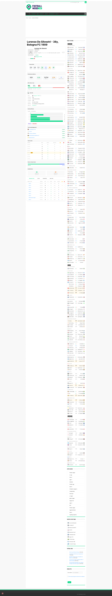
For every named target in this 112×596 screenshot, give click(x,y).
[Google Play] (78, 2)
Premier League (72, 472)
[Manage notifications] (3, 593)
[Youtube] (75, 2)
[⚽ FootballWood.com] (34, 7)
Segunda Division (72, 510)
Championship (72, 491)
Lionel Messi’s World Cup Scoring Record (76, 553)
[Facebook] (78, 594)
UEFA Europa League (32, 197)
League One (71, 500)
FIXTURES (33, 13)
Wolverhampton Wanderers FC (34, 135)
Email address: (70, 572)
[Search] (86, 2)
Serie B (70, 486)
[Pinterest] (74, 2)
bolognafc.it (34, 105)
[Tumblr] (76, 2)
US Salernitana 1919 (32, 129)
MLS (70, 505)
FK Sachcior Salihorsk (32, 133)
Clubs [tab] (38, 178)
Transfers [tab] (45, 178)
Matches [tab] (51, 178)
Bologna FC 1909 (39, 56)
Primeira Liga (71, 484)
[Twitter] (73, 2)
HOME (29, 14)
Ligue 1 (70, 479)
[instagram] (77, 2)
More (56, 13)
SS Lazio (30, 131)
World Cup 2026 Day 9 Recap (74, 552)
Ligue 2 (70, 503)
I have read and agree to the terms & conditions (77, 576)
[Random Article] (85, 14)
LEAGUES (41, 13)
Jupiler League (71, 498)
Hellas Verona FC (32, 137)
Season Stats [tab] (31, 178)
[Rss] (77, 594)
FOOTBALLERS (51, 13)
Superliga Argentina (73, 514)
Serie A (30, 183)
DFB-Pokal (71, 493)
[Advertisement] (56, 28)
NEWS (38, 13)
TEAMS (46, 13)
